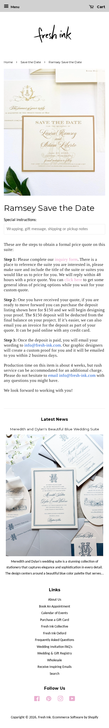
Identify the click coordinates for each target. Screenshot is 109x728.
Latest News (54, 419)
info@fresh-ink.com (42, 345)
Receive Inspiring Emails (54, 667)
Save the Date (31, 62)
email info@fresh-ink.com (72, 375)
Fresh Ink (44, 717)
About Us (54, 599)
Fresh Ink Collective (54, 626)
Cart (100, 7)
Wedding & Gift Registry (54, 653)
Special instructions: (20, 220)
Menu (15, 7)
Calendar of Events (54, 613)
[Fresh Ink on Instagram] (60, 700)
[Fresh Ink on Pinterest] (48, 700)
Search (54, 673)
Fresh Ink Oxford (54, 633)
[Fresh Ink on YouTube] (72, 700)
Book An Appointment (54, 606)
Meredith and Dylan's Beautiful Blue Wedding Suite (54, 429)
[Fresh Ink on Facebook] (37, 700)
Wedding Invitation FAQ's (54, 647)
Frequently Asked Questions (54, 640)
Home (8, 62)
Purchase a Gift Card (54, 620)
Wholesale (54, 660)
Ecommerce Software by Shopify (75, 717)
